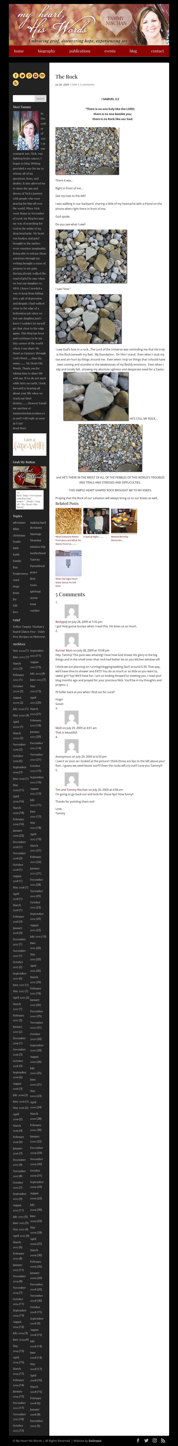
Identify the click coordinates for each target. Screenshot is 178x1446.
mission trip (37, 546)
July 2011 (35, 936)
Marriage (35, 534)
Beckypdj (61, 622)
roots (33, 585)
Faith (74, 84)
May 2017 (18, 991)
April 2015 (19, 1235)
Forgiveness (20, 573)
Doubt (17, 541)
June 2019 (19, 778)
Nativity (35, 559)
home (19, 50)
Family (17, 561)
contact (157, 50)
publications (79, 50)
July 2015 (18, 1216)
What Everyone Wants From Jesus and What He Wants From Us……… (68, 540)
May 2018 (18, 887)
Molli (58, 728)
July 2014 (18, 1333)
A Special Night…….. (93, 536)
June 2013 (36, 679)
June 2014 (19, 1339)
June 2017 (19, 985)
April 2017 (19, 997)
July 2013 (35, 673)
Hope (16, 586)
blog (133, 50)
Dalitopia (95, 1441)
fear (15, 567)
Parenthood (37, 566)
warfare (35, 610)
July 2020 (19, 709)
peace (33, 572)
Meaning (35, 540)
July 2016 (18, 1095)
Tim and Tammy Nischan (71, 790)
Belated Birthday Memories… (119, 538)
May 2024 (19, 650)
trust (33, 604)
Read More (19, 428)
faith (16, 548)
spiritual (35, 591)
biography (46, 50)
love (15, 612)
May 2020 (19, 715)
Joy (15, 599)
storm (34, 598)
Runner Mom (64, 650)
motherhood (38, 553)
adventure (19, 522)
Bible (16, 529)
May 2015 (18, 1229)
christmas (19, 535)
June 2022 (19, 657)
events (110, 50)
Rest (32, 578)
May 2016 (18, 1107)
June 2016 (19, 1101)
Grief (16, 580)
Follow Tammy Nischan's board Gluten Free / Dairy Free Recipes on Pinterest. (29, 631)
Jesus (16, 593)
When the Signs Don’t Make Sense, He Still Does (66, 582)
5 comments (87, 84)
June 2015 (19, 1223)
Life (15, 605)
